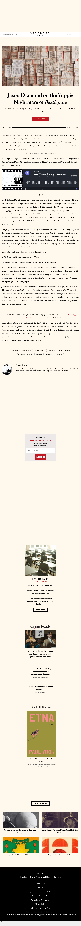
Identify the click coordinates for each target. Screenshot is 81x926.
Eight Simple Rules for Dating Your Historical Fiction (60, 832)
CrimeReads (42, 692)
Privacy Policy (40, 904)
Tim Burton (59, 354)
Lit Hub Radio (51, 350)
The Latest (40, 803)
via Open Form (40, 119)
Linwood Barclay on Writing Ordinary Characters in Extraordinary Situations (40, 671)
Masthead (40, 883)
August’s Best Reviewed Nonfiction (21, 855)
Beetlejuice (25, 350)
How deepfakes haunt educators (40, 585)
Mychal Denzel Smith (25, 354)
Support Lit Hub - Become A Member (40, 908)
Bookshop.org (52, 914)
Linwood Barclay (41, 677)
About (40, 887)
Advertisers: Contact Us (40, 900)
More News (40, 610)
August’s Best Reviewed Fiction (60, 855)
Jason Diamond (38, 350)
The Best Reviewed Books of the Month (41, 760)
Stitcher (22, 318)
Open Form (6, 127)
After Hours (15, 350)
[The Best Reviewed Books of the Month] (41, 734)
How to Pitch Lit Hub (40, 896)
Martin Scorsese (64, 350)
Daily (40, 579)
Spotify (73, 314)
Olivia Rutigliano (41, 660)
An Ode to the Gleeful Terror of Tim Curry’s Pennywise (21, 832)
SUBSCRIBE (40, 457)
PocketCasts (30, 318)
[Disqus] (40, 401)
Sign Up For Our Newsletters (40, 891)
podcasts (49, 354)
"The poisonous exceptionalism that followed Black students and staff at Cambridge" (40, 601)
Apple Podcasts (64, 314)
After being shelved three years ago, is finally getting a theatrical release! (40, 654)
